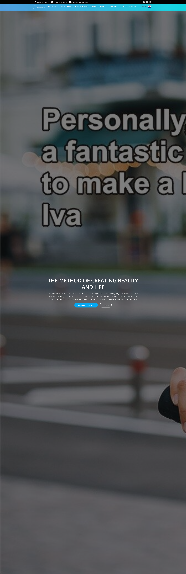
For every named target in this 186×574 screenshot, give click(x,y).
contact (113, 6)
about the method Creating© (59, 6)
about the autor (129, 6)
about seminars (81, 6)
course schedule (98, 6)
